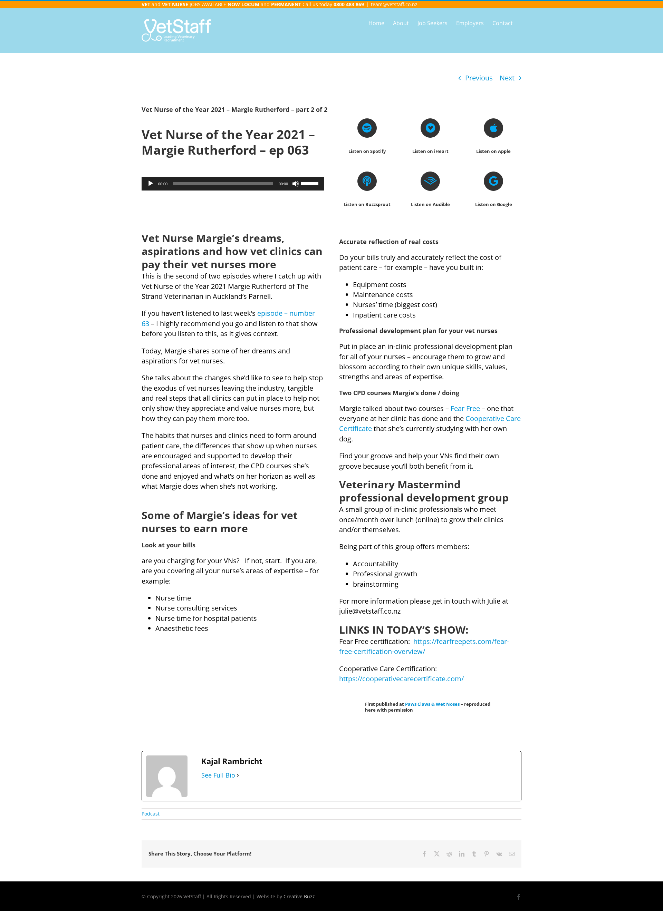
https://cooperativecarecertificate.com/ (401, 678)
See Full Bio (218, 775)
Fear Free (465, 408)
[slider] (310, 183)
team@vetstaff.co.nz (394, 4)
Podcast (151, 813)
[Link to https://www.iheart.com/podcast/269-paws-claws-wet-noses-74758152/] (430, 128)
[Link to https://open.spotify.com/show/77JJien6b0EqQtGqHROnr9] (367, 128)
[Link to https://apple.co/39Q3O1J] (493, 128)
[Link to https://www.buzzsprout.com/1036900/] (367, 181)
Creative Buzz (299, 896)
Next (507, 77)
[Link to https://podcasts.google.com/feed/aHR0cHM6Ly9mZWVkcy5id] (493, 181)
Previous (479, 77)
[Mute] (295, 183)
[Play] (150, 183)
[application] (233, 184)
